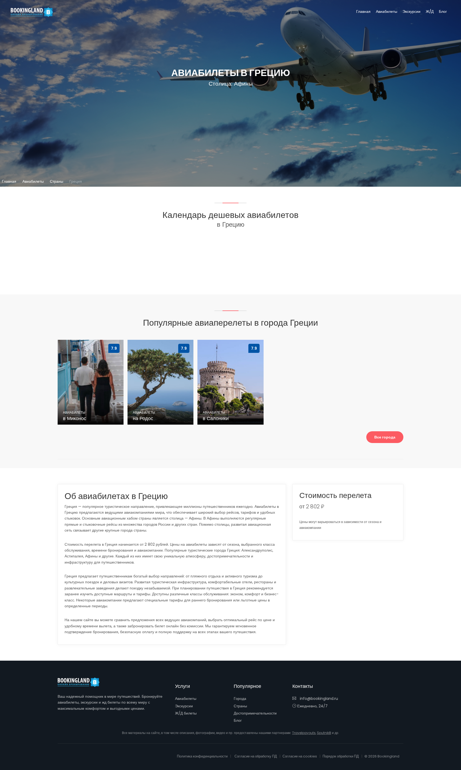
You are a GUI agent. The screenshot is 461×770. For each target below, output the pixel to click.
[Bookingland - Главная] (82, 682)
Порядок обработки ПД (341, 756)
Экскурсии (411, 11)
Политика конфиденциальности (202, 756)
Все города (384, 437)
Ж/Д (430, 11)
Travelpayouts (304, 733)
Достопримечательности (255, 713)
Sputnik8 (324, 733)
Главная (363, 11)
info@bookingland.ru (318, 698)
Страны (56, 181)
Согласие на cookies (300, 756)
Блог (443, 11)
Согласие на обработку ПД (256, 756)
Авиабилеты (386, 11)
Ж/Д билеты (186, 713)
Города (240, 698)
